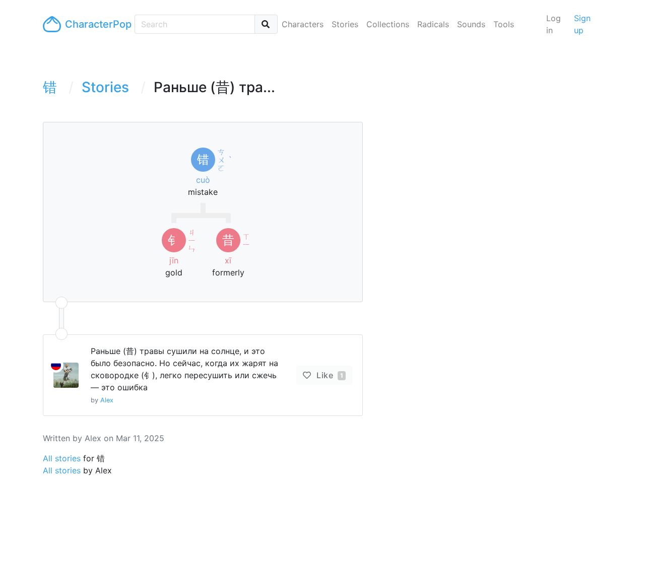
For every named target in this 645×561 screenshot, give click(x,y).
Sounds (471, 24)
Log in (553, 24)
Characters (303, 24)
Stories (345, 24)
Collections (387, 24)
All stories (62, 458)
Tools (503, 24)
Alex (106, 400)
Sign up (582, 24)
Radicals (433, 24)
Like (328, 375)
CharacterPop (95, 24)
